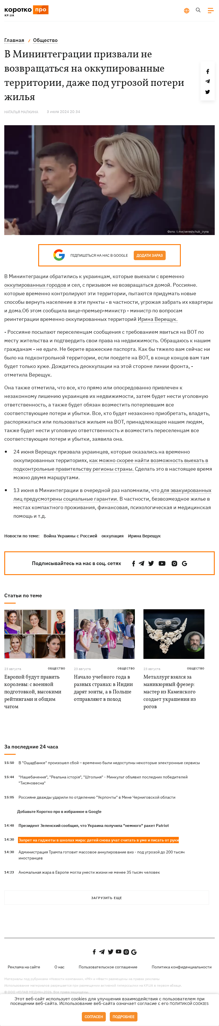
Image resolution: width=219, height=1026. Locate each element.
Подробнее (124, 1016)
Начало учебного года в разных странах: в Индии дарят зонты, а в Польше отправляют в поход (103, 688)
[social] (133, 563)
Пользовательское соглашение (108, 967)
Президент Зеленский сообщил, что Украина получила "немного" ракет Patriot (94, 825)
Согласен (94, 1016)
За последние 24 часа (31, 746)
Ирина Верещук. (158, 319)
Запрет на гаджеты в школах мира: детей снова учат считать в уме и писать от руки (99, 840)
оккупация (113, 536)
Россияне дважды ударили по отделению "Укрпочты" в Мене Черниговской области (97, 797)
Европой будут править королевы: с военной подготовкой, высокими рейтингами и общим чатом (32, 692)
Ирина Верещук (144, 536)
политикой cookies (189, 1003)
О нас (59, 967)
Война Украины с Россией (70, 536)
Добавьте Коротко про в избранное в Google (59, 811)
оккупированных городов (35, 285)
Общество (56, 668)
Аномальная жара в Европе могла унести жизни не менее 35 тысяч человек (89, 872)
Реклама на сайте (24, 967)
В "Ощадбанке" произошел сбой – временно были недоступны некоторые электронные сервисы (109, 762)
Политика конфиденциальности (182, 967)
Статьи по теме (23, 595)
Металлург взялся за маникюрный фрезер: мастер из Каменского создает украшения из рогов (169, 692)
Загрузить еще (106, 898)
